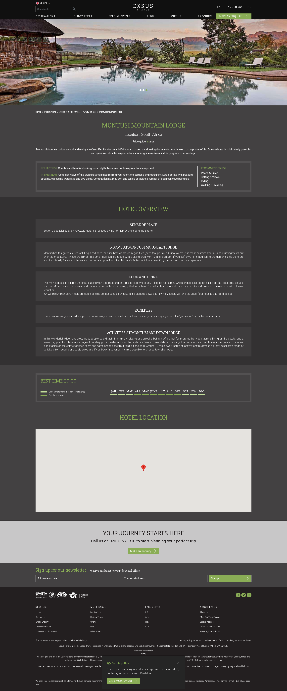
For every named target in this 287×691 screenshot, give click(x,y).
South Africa (74, 112)
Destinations (45, 16)
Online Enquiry (42, 622)
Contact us (40, 617)
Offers (93, 622)
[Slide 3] (146, 90)
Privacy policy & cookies (190, 640)
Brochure (205, 16)
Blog (150, 16)
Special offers (119, 16)
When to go (95, 631)
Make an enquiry (230, 16)
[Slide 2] (143, 90)
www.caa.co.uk (215, 660)
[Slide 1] (141, 90)
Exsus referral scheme (210, 627)
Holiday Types (96, 617)
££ (150, 141)
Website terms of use (213, 640)
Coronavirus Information (46, 631)
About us (204, 612)
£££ (152, 141)
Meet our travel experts (210, 617)
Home (38, 112)
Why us (176, 16)
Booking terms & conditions (239, 640)
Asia (147, 617)
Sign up (215, 578)
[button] (143, 468)
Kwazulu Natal (89, 112)
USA (147, 627)
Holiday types (82, 16)
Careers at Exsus (207, 622)
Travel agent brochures (210, 631)
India (147, 622)
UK (146, 612)
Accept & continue (120, 681)
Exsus (143, 7)
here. (38, 684)
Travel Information (43, 627)
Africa (62, 112)
